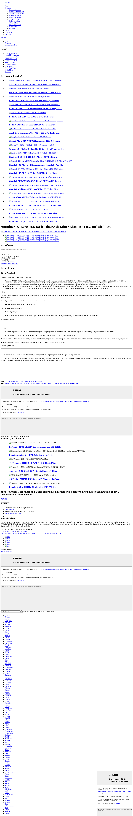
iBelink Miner (13, 23)
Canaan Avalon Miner (16, 13)
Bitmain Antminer (15, 10)
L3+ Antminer (22, 533)
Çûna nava (8, 32)
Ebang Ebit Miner (15, 17)
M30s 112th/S (12, 533)
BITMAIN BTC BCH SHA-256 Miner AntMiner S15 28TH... (35, 447)
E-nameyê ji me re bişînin (9, 264)
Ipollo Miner (13, 27)
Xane (7, 6)
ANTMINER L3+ (34, 533)
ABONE (4, 499)
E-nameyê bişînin (6, 551)
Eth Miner (4, 533)
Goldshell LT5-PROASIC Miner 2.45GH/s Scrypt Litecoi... (34, 173)
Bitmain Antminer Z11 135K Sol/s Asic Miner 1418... (31, 455)
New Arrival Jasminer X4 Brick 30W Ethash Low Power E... (35, 85)
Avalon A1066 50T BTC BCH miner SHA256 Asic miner (33, 213)
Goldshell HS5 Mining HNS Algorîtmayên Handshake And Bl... (36, 165)
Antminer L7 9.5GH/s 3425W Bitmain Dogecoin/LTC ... (33, 471)
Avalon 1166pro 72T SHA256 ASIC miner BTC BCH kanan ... (36, 205)
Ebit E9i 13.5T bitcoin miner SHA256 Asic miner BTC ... (33, 125)
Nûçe (7, 30)
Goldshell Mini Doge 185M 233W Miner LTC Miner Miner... (35, 189)
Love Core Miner (15, 25)
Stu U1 (43, 533)
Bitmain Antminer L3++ (55, 533)
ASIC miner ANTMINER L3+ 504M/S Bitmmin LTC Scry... (34, 479)
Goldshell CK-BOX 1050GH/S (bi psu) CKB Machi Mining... (35, 181)
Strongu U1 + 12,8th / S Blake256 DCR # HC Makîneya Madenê (36, 149)
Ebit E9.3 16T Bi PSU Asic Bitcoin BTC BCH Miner (31, 117)
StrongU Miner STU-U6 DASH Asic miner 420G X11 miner (34, 141)
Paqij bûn (8, 34)
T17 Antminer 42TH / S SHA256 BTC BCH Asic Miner (23, 381)
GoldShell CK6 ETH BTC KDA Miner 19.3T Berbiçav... (33, 157)
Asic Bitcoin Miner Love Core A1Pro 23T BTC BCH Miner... (35, 133)
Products (8, 8)
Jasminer (12, 28)
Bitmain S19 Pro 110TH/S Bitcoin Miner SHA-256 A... (32, 487)
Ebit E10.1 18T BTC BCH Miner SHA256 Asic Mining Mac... (35, 109)
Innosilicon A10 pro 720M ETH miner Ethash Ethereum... (34, 221)
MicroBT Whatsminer (16, 12)
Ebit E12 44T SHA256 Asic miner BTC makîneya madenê (34, 101)
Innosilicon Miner (15, 15)
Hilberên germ (5, 531)
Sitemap (14, 531)
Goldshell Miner (14, 21)
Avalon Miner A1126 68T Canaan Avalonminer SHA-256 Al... (35, 197)
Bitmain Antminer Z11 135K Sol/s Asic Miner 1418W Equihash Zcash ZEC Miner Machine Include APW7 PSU (42, 383)
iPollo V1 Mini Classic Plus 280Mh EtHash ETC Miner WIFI (35, 93)
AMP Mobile (22, 531)
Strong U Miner (14, 19)
